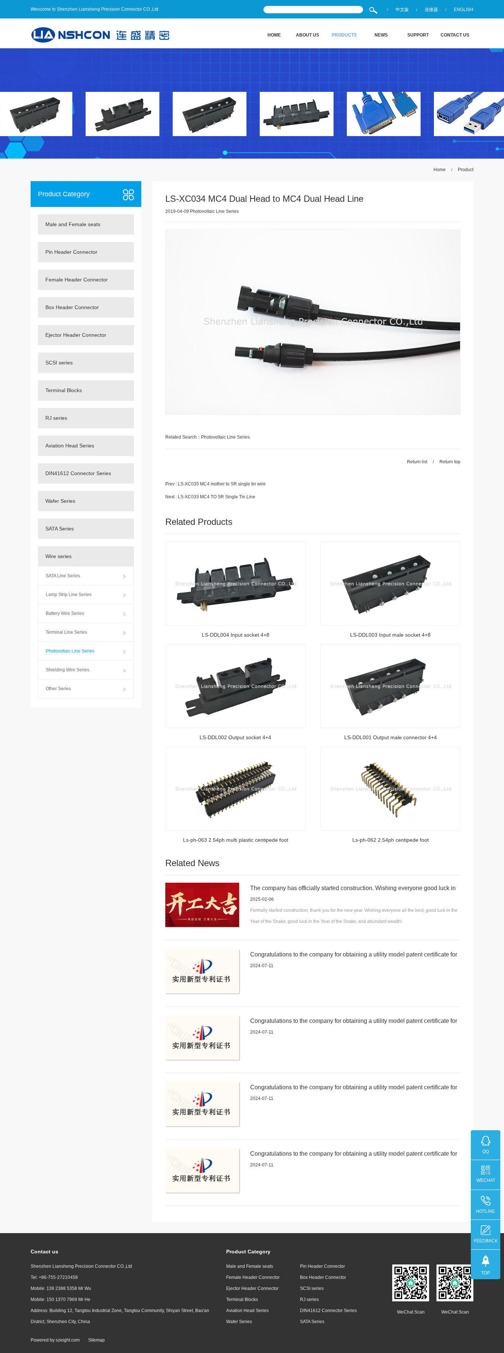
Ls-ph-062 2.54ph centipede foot (390, 840)
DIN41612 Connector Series (78, 473)
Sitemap (96, 1340)
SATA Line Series (63, 575)
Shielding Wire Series (67, 669)
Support (418, 35)
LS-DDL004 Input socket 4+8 (235, 635)
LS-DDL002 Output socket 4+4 (235, 737)
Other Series (58, 688)
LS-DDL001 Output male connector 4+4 (390, 737)
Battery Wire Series (65, 613)
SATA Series (59, 529)
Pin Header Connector (71, 252)
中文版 (402, 9)
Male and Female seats (72, 224)
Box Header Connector (72, 307)
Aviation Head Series (69, 446)
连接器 (431, 9)
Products (344, 35)
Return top (449, 461)
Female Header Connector (76, 280)
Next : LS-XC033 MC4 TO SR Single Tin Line (210, 496)
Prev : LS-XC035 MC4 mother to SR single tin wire (215, 484)
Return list (417, 461)
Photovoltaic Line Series (70, 651)
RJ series (56, 418)
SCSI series (59, 363)
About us (307, 35)
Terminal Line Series (66, 632)
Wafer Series (60, 501)
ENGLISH (463, 9)
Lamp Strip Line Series (69, 594)
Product (465, 169)
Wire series (58, 556)
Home (274, 35)
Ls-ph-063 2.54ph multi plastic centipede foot (235, 840)
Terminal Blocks (63, 390)
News (381, 35)
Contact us (455, 35)
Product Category (64, 194)
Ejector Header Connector (75, 335)
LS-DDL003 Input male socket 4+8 (390, 635)
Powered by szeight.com (55, 1340)
